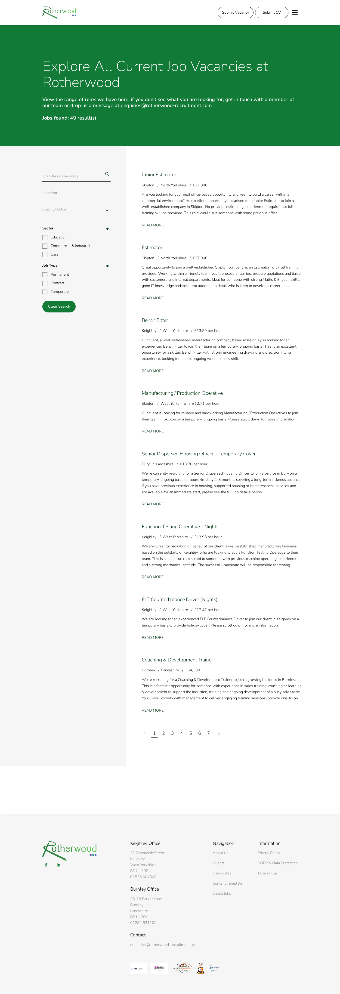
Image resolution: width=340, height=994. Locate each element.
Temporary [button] (60, 291)
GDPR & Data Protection (277, 863)
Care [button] (55, 254)
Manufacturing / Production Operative (182, 393)
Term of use (267, 873)
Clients (219, 863)
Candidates (222, 873)
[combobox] (85, 209)
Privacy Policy (268, 852)
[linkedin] (58, 865)
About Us (221, 852)
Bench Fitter (155, 320)
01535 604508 (143, 877)
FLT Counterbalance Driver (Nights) (179, 599)
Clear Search (59, 306)
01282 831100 (143, 922)
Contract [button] (57, 283)
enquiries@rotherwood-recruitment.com (164, 944)
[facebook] (46, 865)
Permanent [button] (60, 274)
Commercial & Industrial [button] (70, 245)
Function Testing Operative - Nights (180, 526)
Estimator (152, 247)
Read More (153, 225)
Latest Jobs (222, 893)
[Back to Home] (59, 12)
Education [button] (59, 237)
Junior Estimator (159, 174)
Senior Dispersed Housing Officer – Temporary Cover (199, 453)
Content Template (227, 883)
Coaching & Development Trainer (177, 659)
